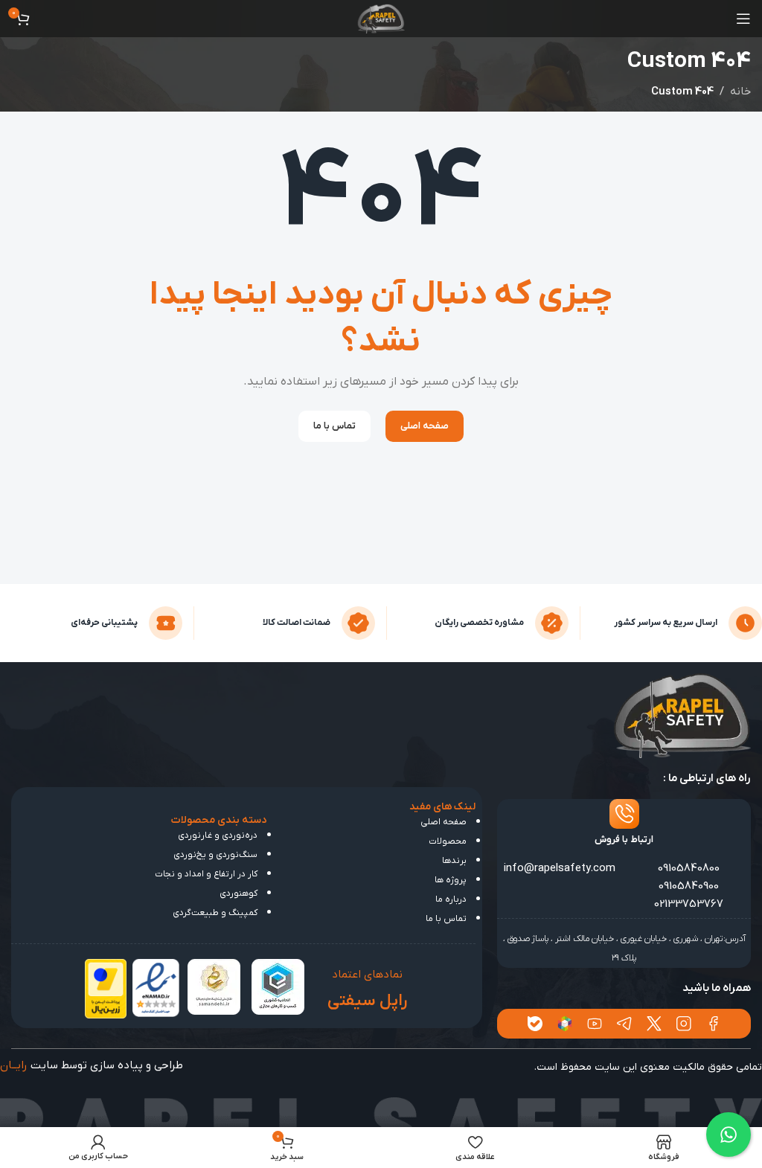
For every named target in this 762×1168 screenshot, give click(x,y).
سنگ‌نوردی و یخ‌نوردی (215, 855)
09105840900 (689, 886)
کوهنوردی (238, 893)
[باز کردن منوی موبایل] (743, 18)
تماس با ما (446, 919)
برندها (454, 861)
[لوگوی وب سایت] (381, 17)
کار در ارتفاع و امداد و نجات (206, 874)
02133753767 (688, 903)
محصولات (448, 841)
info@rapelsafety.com (559, 868)
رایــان (14, 1065)
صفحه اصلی (443, 822)
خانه (740, 91)
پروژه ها (451, 880)
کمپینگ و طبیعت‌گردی (215, 913)
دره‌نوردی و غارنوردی (217, 835)
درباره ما (451, 899)
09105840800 (689, 868)
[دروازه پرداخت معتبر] (106, 988)
